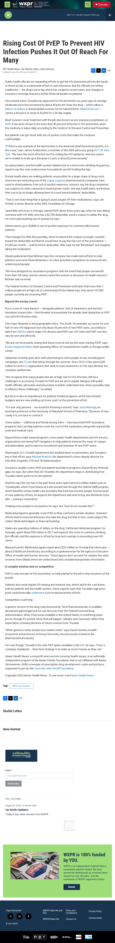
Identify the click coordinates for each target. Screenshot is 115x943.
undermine (37, 592)
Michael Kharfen (41, 456)
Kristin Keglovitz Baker (18, 346)
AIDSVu (21, 331)
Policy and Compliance (71, 911)
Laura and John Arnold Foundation (54, 668)
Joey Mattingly (87, 407)
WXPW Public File (51, 919)
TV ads (28, 361)
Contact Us (71, 919)
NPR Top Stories (21, 686)
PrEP (7, 124)
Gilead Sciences (89, 108)
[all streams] (110, 15)
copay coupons (56, 180)
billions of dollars (15, 108)
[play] (8, 15)
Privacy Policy (95, 911)
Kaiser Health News (82, 675)
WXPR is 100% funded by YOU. (84, 857)
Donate (103, 4)
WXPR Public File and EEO (52, 911)
